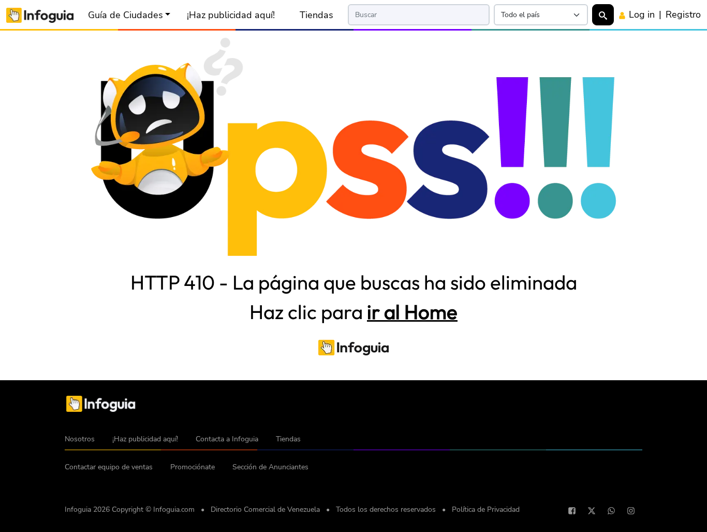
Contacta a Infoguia (227, 439)
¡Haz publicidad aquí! (231, 15)
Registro (683, 14)
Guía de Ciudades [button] (125, 15)
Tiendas (316, 15)
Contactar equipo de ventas (109, 467)
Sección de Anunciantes (270, 467)
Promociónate (192, 467)
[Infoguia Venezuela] (39, 14)
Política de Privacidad (486, 509)
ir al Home (412, 311)
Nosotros (80, 439)
